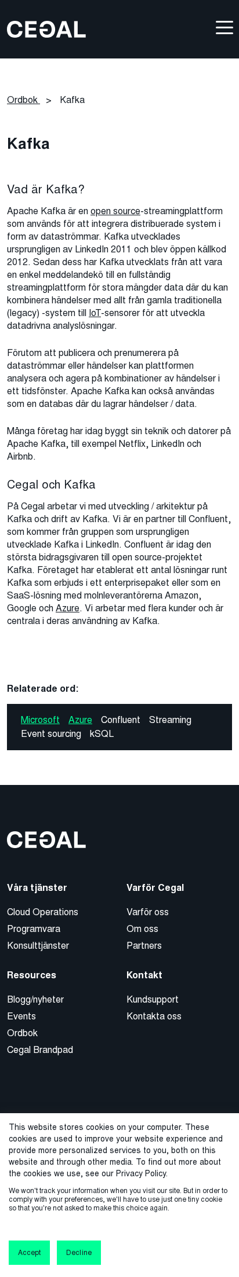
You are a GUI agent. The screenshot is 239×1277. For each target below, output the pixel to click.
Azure (67, 608)
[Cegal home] (46, 29)
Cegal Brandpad (40, 1050)
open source (115, 211)
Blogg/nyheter (35, 999)
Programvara (33, 929)
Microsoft (40, 720)
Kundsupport (152, 999)
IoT (95, 313)
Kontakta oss (154, 1016)
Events (21, 1016)
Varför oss (147, 912)
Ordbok (22, 1033)
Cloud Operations (42, 912)
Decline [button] (78, 1252)
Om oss (142, 929)
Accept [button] (29, 1252)
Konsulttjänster (38, 946)
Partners (144, 946)
